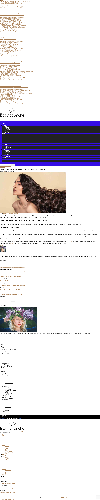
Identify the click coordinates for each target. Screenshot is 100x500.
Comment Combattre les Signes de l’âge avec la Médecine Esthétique (12, 64)
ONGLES (6, 136)
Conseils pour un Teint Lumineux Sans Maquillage (9, 53)
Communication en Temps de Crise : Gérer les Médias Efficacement (12, 28)
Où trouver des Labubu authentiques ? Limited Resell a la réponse (12, 15)
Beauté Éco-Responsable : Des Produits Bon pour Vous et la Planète (12, 58)
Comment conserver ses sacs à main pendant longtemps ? (10, 80)
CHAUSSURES (7, 132)
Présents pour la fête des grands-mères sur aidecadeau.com (13, 353)
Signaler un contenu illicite (7, 366)
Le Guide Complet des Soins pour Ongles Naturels (9, 54)
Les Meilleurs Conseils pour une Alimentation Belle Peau (10, 20)
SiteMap (20, 418)
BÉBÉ (3, 143)
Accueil (3, 123)
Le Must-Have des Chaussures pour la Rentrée (8, 46)
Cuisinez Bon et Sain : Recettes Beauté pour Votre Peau (10, 44)
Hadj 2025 (4, 347)
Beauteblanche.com (3, 418)
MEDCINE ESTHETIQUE (10, 390)
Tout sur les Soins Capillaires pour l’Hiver (7, 43)
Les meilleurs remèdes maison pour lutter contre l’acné (10, 85)
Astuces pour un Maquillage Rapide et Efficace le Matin (10, 63)
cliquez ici (89, 333)
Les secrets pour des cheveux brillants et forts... (11, 276)
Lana (4, 171)
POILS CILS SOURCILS (10, 393)
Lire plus (66, 497)
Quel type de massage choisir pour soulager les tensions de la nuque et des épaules (15, 1)
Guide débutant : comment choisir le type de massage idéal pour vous (12, 72)
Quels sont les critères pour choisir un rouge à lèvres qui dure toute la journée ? (14, 10)
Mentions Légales (5, 365)
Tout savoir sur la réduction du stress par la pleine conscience (11, 9)
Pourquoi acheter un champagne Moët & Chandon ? (9, 97)
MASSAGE (6, 146)
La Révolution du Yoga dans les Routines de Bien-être (10, 26)
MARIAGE (4, 157)
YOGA (6, 148)
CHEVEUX (6, 135)
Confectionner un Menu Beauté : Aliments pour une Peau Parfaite (12, 56)
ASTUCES (7, 387)
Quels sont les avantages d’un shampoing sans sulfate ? (10, 98)
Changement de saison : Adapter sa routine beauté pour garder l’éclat (12, 27)
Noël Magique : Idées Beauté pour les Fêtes (8, 39)
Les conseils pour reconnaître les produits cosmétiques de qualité (11, 103)
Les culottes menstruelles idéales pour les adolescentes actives (11, 92)
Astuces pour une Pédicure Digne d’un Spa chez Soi (9, 66)
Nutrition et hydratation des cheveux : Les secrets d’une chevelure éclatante (13, 88)
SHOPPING (4, 125)
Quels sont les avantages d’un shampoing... (8, 492)
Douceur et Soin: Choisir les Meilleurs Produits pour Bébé (10, 24)
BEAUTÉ (3, 133)
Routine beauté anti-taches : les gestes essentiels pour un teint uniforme (13, 16)
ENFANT (6, 144)
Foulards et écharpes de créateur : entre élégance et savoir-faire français (13, 7)
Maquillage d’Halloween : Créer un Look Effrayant (9, 37)
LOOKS (7, 409)
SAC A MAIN (7, 131)
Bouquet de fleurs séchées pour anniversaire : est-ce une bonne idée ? (12, 83)
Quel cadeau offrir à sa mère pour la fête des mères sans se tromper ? (12, 11)
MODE (3, 159)
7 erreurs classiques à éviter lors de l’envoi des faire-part (10, 5)
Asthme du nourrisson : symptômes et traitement (9, 73)
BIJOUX (6, 126)
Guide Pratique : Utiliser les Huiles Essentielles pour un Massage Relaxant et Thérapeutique (16, 71)
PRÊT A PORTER (7, 129)
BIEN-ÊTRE (4, 145)
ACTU (3, 124)
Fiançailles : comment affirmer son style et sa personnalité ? (11, 99)
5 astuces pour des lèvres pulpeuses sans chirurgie (9, 4)
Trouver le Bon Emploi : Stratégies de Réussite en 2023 (10, 65)
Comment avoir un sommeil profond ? (7, 94)
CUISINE (3, 155)
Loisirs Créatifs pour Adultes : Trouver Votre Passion (9, 40)
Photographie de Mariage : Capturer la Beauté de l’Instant (10, 50)
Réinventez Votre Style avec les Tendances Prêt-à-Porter (10, 33)
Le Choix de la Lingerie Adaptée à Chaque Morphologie (10, 55)
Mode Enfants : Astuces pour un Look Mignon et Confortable (11, 48)
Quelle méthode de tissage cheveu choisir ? (8, 102)
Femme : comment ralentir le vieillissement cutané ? (9, 82)
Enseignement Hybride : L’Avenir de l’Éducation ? (9, 42)
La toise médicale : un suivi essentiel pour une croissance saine (11, 89)
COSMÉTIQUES (7, 127)
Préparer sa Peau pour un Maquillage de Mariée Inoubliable (11, 59)
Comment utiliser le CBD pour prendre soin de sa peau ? (10, 75)
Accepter (62, 497)
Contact (3, 367)
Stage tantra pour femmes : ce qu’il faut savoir (8, 74)
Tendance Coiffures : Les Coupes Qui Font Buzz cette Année (11, 29)
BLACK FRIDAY (7, 150)
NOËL (5, 153)
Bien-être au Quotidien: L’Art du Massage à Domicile (10, 23)
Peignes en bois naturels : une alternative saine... (11, 294)
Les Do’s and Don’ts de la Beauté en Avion (8, 45)
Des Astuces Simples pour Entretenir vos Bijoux (9, 31)
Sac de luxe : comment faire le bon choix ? (8, 70)
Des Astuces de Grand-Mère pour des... (7, 478)
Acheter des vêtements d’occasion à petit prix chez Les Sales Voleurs (12, 8)
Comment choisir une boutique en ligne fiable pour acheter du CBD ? (12, 77)
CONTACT (4, 474)
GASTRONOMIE (7, 156)
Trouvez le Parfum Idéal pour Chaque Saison (8, 51)
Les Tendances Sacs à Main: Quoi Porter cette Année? (10, 52)
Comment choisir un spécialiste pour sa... (8, 488)
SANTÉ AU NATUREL (8, 147)
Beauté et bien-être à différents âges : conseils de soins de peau (11, 76)
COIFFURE (6, 160)
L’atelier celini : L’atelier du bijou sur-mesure (8, 95)
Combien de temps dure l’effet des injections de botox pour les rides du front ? (14, 87)
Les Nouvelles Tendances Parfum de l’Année (8, 67)
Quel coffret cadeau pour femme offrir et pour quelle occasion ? (11, 79)
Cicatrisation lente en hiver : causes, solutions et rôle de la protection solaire (13, 25)
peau (71, 241)
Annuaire (4, 364)
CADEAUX (4, 149)
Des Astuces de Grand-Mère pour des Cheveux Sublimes (10, 57)
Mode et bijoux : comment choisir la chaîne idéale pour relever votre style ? (13, 13)
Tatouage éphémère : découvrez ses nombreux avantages (10, 78)
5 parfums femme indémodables (6, 81)
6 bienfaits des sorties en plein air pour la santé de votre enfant (11, 6)
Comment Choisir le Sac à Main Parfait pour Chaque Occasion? (11, 41)
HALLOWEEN (7, 152)
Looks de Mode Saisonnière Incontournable (8, 49)
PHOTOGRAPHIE (7, 158)
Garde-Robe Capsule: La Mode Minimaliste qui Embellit (10, 18)
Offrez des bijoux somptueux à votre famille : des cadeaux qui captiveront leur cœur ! (15, 90)
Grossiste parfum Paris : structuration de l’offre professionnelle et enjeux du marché (15, 14)
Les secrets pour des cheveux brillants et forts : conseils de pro (11, 61)
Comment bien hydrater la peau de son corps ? (8, 104)
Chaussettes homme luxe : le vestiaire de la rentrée (9, 2)
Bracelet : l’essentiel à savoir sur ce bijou (7, 101)
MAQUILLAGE (7, 134)
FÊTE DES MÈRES (7, 151)
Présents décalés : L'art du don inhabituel (9, 349)
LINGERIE (6, 130)
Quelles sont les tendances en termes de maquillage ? (9, 68)
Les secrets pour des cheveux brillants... (7, 483)
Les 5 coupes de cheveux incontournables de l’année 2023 (10, 91)
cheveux (11, 243)
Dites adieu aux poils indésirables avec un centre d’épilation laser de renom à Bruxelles (16, 93)
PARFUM (7, 392)
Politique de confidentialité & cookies (7, 499)
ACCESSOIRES (7, 128)
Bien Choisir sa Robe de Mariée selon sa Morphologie (10, 21)
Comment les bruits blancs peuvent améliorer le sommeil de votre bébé (13, 38)
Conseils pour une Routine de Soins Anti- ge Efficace (10, 35)
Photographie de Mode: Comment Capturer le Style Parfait (10, 19)
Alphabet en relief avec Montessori (8, 351)
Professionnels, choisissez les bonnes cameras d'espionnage (13, 355)
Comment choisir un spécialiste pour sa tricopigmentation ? (10, 86)
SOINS (6, 142)
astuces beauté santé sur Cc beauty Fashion (64, 236)
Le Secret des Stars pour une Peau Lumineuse (8, 32)
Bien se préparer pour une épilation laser (7, 100)
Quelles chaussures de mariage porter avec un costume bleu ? (11, 3)
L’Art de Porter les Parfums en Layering (7, 62)
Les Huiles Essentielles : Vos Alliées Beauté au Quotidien (10, 69)
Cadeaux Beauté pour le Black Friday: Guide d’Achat (10, 47)
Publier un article (5, 363)
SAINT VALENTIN (7, 154)
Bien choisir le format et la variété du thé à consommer (10, 96)
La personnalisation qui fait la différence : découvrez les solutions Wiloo (13, 22)
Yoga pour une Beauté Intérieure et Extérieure (8, 34)
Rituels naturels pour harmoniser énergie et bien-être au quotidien (12, 17)
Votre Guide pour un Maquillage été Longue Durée (9, 30)
